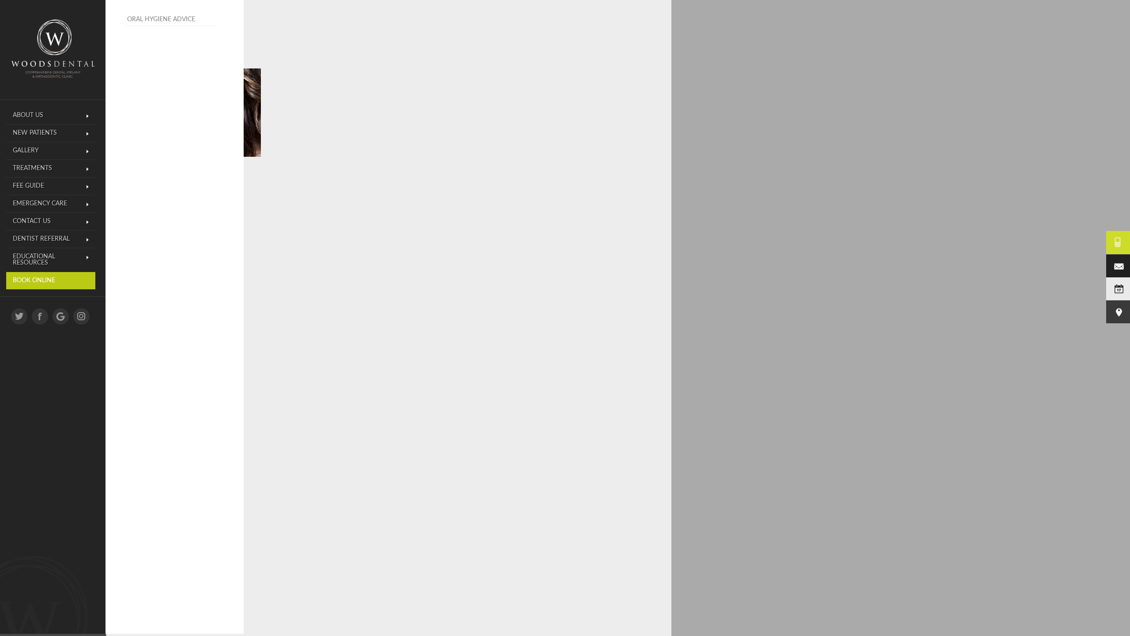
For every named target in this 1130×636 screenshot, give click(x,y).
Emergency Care (40, 204)
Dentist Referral (41, 239)
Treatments (32, 168)
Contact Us (32, 221)
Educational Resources (34, 260)
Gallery (26, 151)
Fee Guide (28, 186)
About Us (28, 115)
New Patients (35, 133)
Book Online (34, 280)
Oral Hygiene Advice (161, 19)
